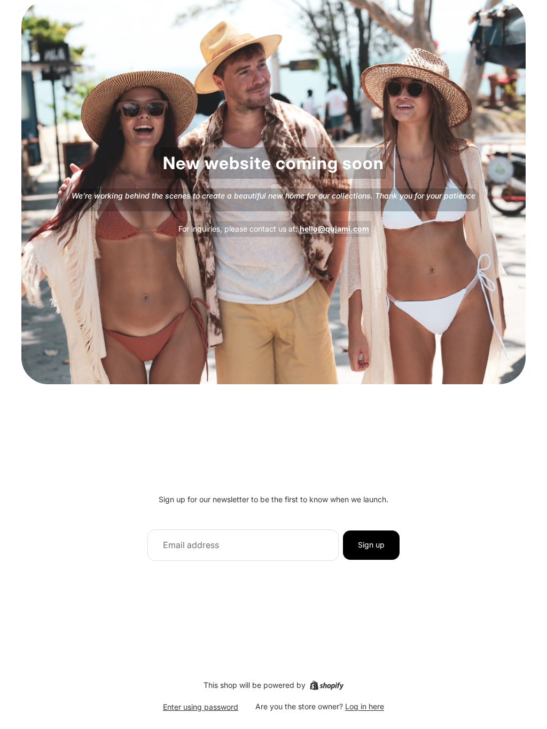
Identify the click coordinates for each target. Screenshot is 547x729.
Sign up (371, 544)
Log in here (364, 706)
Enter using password (200, 706)
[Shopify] (326, 685)
